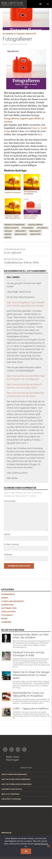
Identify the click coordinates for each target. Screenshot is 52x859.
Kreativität (31, 34)
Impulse (8, 231)
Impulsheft (20, 231)
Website (8, 554)
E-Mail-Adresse (12, 544)
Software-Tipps (8, 608)
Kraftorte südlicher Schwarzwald (15, 779)
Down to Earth (11, 228)
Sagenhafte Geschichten (11, 789)
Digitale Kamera (35, 225)
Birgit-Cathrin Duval (12, 2)
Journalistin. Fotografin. (12, 5)
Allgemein (8, 34)
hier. (40, 134)
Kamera (8, 234)
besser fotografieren (14, 225)
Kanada (4, 598)
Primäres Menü (40, 4)
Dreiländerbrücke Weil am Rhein (21, 261)
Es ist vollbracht (14, 251)
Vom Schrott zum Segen (11, 799)
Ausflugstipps (8, 612)
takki (13, 44)
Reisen (4, 619)
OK (26, 851)
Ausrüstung (7, 605)
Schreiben (6, 622)
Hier (27, 131)
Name (7, 534)
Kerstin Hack (20, 234)
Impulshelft (35, 231)
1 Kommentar (21, 44)
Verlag (8, 237)
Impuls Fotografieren (10, 794)
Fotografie (19, 34)
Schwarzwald (8, 594)
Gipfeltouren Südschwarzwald (14, 774)
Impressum (6, 833)
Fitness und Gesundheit (12, 601)
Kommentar (10, 501)
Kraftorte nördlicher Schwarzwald (16, 784)
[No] (48, 846)
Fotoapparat (27, 228)
